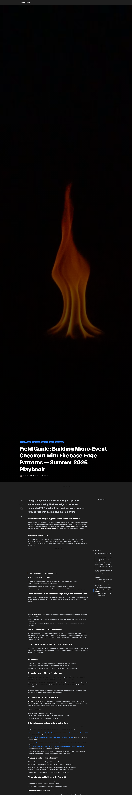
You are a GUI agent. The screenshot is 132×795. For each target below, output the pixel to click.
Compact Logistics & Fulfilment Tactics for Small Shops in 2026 (47, 742)
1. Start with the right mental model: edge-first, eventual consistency (103, 563)
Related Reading (101, 595)
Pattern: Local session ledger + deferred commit (105, 567)
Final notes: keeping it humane (105, 593)
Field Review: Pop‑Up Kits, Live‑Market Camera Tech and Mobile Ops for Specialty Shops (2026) (56, 746)
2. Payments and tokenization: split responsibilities (103, 571)
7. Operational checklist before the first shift (103, 590)
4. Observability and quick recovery (103, 579)
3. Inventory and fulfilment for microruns (102, 576)
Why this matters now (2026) (105, 557)
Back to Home (26, 2)
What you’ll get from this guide (104, 560)
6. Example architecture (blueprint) (103, 587)
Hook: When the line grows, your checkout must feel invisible (103, 554)
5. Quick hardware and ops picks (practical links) (103, 584)
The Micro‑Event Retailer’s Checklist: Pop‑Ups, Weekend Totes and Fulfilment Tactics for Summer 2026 (58, 733)
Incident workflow (102, 582)
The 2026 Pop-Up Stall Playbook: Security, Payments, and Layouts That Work (51, 737)
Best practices (101, 574)
